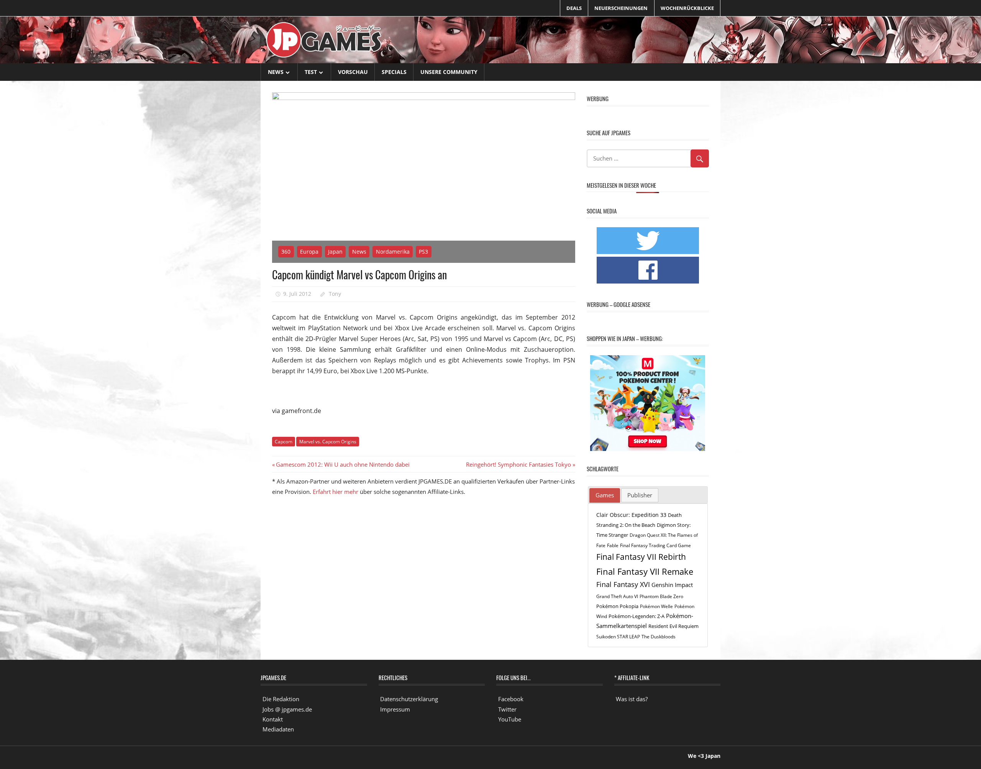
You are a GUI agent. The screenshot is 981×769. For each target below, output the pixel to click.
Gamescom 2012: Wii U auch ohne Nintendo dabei (343, 464)
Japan (335, 251)
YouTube (509, 719)
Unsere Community (448, 71)
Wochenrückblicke (687, 8)
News (276, 71)
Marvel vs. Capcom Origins (327, 441)
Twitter (507, 709)
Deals (574, 8)
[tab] (604, 495)
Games (604, 495)
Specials (394, 71)
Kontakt (272, 719)
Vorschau (353, 71)
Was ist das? (632, 699)
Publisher (639, 495)
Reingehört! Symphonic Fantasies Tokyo (518, 464)
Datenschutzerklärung (409, 699)
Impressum (395, 709)
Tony (335, 293)
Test (311, 71)
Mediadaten (278, 729)
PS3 (423, 251)
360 (285, 251)
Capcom (283, 441)
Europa (309, 251)
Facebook (510, 699)
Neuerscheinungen (621, 8)
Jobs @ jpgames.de (287, 709)
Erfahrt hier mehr (335, 491)
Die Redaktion (280, 699)
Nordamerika (393, 251)
